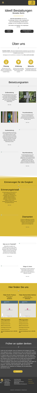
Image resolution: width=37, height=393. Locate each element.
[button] (7, 3)
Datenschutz (30, 381)
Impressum (30, 379)
